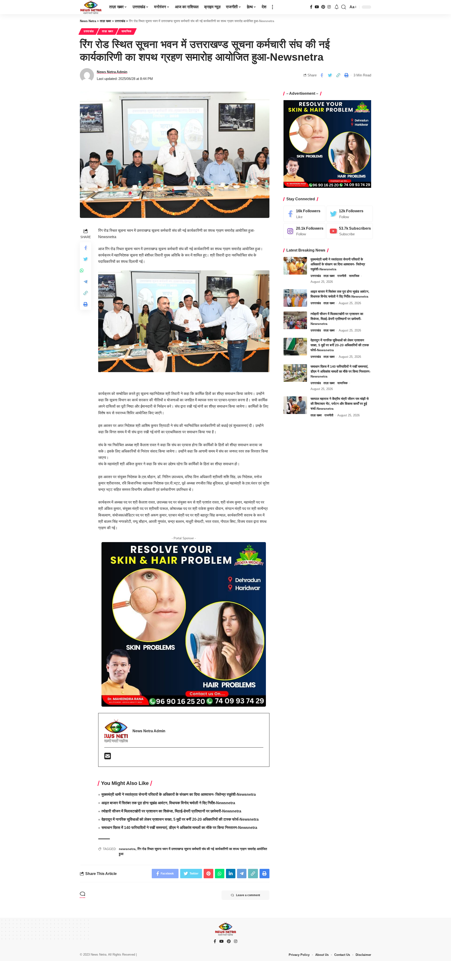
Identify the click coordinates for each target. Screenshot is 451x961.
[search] (343, 7)
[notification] (336, 7)
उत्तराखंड (89, 31)
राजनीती (341, 276)
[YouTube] (317, 7)
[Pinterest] (323, 7)
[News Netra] (91, 7)
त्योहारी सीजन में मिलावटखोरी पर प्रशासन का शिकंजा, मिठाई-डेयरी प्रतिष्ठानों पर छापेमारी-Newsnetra (171, 811)
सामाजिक (126, 31)
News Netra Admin (112, 72)
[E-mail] (107, 758)
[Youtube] (350, 231)
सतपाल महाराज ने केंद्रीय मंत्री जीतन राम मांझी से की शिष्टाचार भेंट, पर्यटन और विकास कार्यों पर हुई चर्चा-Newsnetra (340, 403)
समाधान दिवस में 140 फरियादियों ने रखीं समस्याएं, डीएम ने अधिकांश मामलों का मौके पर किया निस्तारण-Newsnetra (179, 828)
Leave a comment (248, 895)
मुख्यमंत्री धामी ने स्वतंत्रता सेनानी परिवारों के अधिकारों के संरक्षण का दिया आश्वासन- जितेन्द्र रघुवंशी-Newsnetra (178, 794)
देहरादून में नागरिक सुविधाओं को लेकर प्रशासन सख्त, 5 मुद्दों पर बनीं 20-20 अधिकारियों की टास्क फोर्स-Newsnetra (180, 819)
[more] (272, 7)
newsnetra (127, 849)
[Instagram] (329, 7)
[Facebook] (311, 7)
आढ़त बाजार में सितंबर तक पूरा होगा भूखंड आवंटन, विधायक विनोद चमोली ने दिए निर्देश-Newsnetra (168, 803)
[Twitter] (350, 214)
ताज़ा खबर (107, 31)
